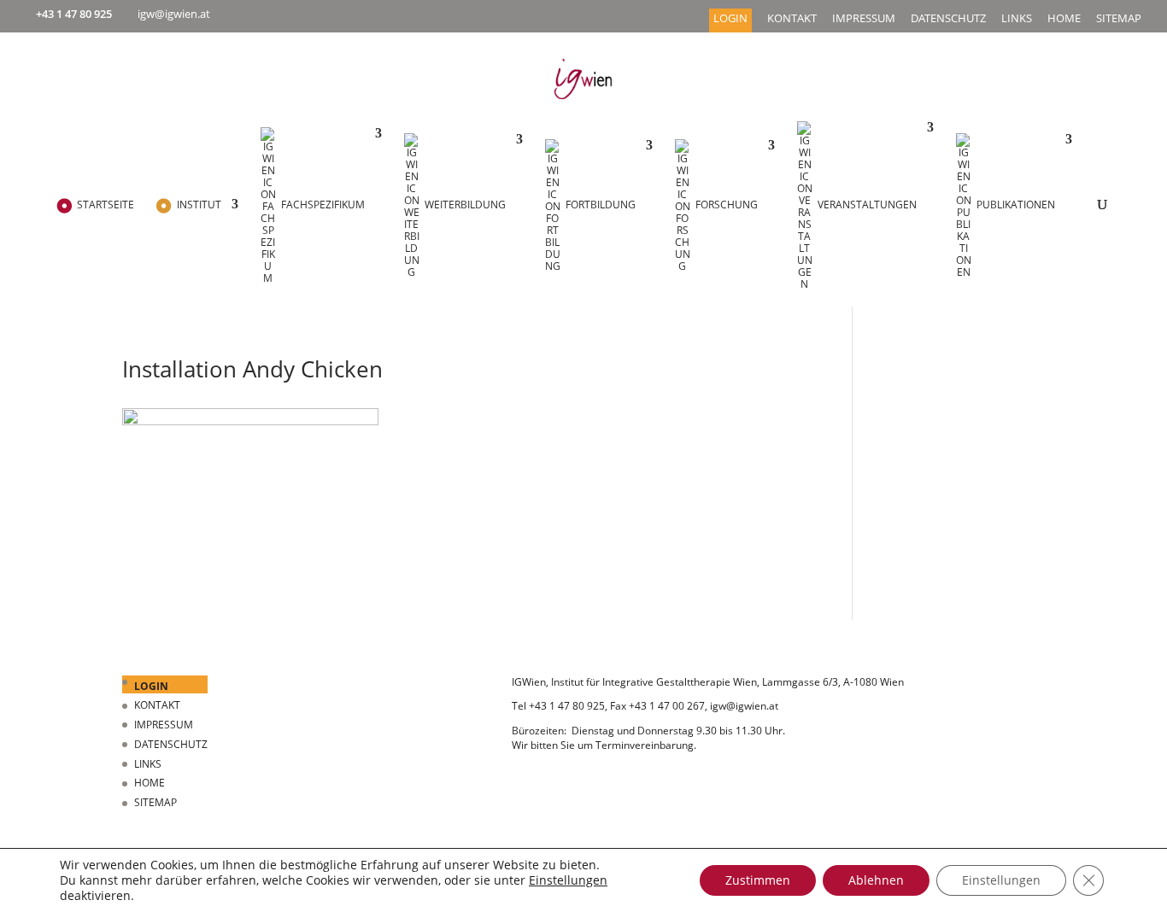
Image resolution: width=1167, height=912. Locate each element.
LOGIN (730, 19)
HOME (1064, 19)
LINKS (1016, 19)
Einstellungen (568, 880)
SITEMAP (1118, 19)
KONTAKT (792, 19)
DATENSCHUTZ (948, 19)
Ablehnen (876, 880)
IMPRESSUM (863, 19)
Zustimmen (757, 880)
